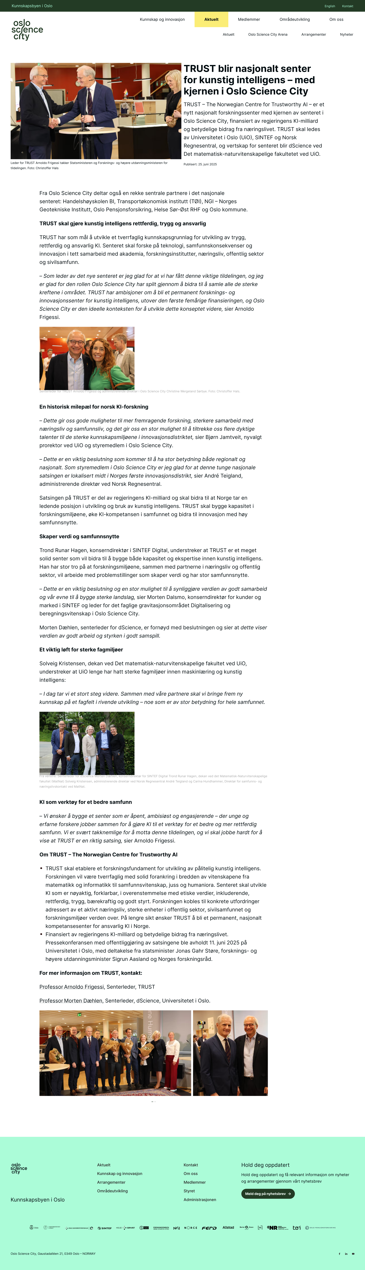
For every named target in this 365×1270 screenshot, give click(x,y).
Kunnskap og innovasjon (162, 19)
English (330, 6)
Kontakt (347, 6)
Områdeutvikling (295, 19)
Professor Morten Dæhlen (70, 1000)
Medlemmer (249, 19)
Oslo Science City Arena (268, 34)
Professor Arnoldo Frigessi (71, 987)
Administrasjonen (200, 1200)
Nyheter (346, 34)
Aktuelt (211, 19)
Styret (189, 1191)
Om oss (336, 19)
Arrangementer (313, 34)
